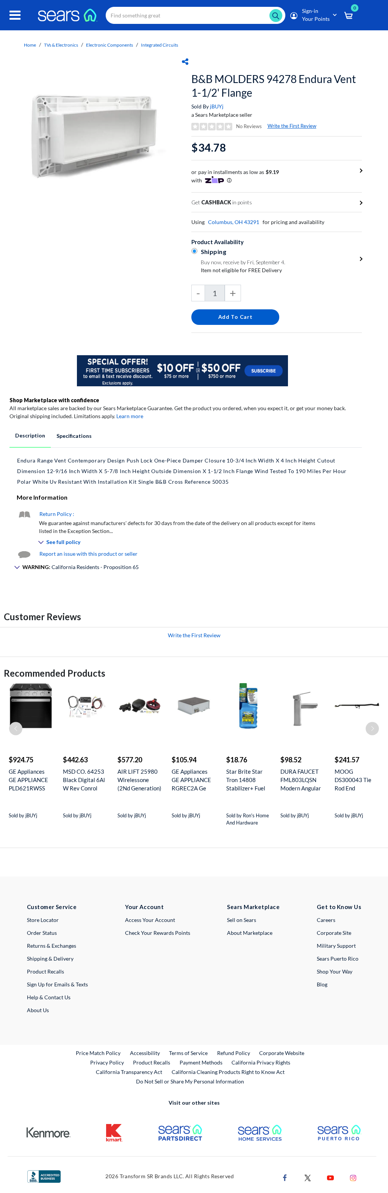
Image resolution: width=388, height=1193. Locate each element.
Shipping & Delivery (50, 958)
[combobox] (195, 15)
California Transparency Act (129, 1072)
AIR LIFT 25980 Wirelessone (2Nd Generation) (139, 780)
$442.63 (75, 760)
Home (30, 45)
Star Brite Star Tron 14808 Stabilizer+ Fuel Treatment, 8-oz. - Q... (248, 780)
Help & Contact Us (48, 997)
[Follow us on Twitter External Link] (307, 1177)
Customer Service (52, 906)
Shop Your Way (334, 971)
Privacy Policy (107, 1062)
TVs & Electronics (61, 45)
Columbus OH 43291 (233, 222)
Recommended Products (54, 673)
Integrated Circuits (159, 45)
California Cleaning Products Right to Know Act (228, 1072)
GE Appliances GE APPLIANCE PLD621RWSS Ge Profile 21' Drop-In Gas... (28, 780)
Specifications (74, 436)
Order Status (42, 933)
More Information (42, 497)
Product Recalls (45, 971)
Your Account (144, 906)
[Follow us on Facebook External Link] (285, 1177)
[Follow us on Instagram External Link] (353, 1177)
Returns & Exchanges (51, 945)
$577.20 (129, 760)
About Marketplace (249, 933)
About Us (38, 1010)
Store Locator (43, 920)
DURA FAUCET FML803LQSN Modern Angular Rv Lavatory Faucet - (300, 780)
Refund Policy (233, 1053)
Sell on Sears (241, 920)
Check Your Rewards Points (157, 933)
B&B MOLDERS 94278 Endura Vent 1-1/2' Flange (273, 85)
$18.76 (236, 760)
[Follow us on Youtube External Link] (330, 1177)
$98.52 (290, 760)
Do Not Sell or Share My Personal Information (190, 1081)
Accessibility (145, 1053)
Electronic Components (109, 45)
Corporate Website (282, 1052)
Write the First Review (292, 126)
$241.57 (347, 760)
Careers (326, 920)
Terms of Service (188, 1053)
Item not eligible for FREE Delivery (241, 270)
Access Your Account (150, 920)
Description (30, 435)
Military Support (336, 945)
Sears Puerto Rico (337, 958)
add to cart (235, 317)
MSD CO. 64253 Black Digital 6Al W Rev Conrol (84, 780)
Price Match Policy (98, 1053)
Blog (322, 984)
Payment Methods (201, 1062)
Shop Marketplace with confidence (54, 400)
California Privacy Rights (261, 1062)
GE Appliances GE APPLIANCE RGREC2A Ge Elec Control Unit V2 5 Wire (193, 780)
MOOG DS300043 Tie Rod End (353, 780)
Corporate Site (334, 933)
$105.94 (184, 760)
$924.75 (21, 760)
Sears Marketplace (253, 906)
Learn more (129, 416)
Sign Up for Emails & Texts (57, 984)
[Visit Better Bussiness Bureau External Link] (44, 1176)
